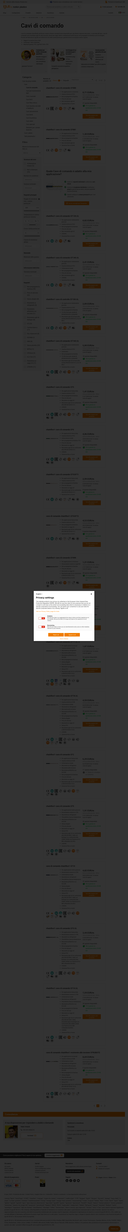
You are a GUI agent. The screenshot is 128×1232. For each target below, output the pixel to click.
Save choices (64, 639)
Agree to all (72, 635)
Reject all (56, 635)
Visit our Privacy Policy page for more (47, 611)
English (38, 594)
